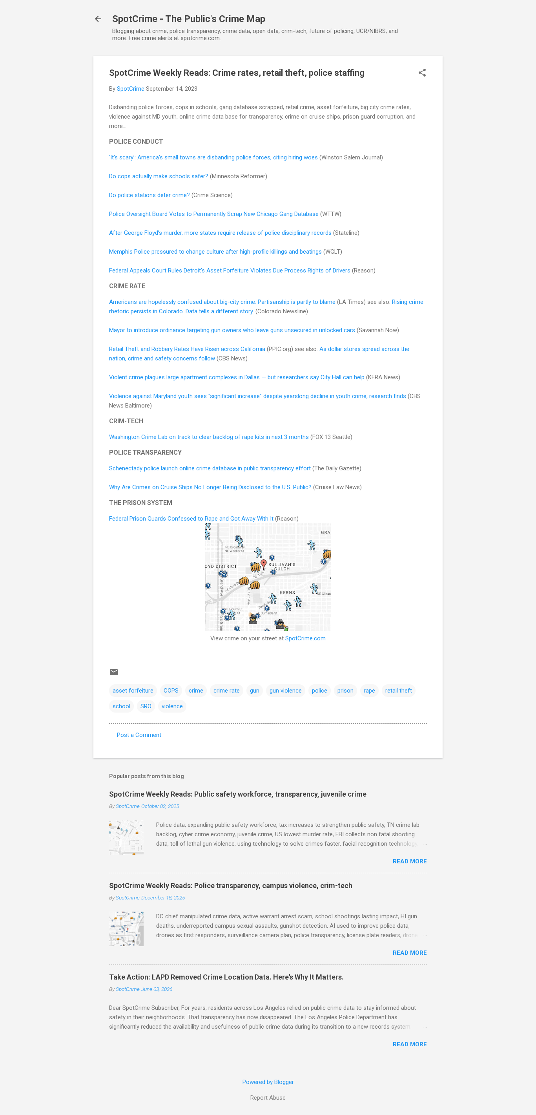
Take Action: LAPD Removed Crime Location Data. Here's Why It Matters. (226, 977)
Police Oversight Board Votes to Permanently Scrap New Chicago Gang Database (214, 214)
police (319, 690)
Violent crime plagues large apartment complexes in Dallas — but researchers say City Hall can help (237, 377)
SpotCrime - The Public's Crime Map (188, 18)
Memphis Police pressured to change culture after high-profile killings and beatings (215, 251)
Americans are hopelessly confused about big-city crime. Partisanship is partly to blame (222, 301)
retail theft (398, 690)
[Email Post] (114, 674)
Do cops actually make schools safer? (158, 176)
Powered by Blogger (268, 1082)
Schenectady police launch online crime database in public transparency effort (210, 468)
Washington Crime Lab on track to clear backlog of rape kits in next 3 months (209, 437)
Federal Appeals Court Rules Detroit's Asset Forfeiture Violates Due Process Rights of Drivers (229, 270)
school (121, 706)
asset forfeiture (133, 690)
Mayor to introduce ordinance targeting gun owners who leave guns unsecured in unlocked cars (232, 330)
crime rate (226, 690)
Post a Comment (139, 734)
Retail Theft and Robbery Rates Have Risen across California (187, 349)
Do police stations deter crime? (149, 195)
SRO (145, 706)
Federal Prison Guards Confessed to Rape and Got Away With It (191, 518)
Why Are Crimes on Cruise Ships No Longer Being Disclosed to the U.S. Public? (210, 487)
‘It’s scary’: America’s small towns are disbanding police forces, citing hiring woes (213, 157)
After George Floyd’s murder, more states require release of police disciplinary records (220, 232)
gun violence (286, 690)
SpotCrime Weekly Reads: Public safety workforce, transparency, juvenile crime (237, 794)
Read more (410, 861)
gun (254, 690)
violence (172, 706)
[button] (422, 73)
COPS (171, 690)
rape (369, 690)
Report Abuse (268, 1097)
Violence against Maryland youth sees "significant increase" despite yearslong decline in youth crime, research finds (257, 396)
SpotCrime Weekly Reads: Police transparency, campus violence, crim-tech (230, 885)
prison (345, 690)
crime (196, 690)
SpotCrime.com (305, 638)
